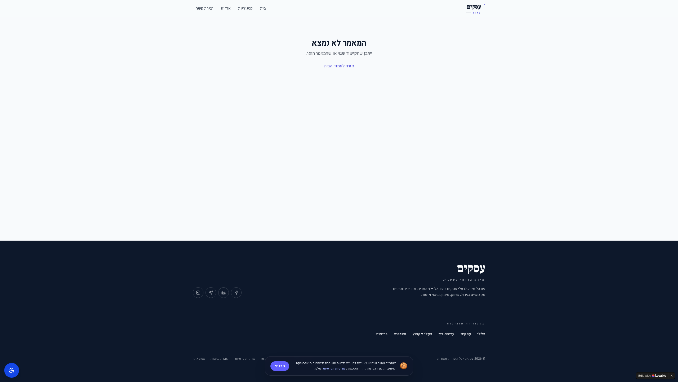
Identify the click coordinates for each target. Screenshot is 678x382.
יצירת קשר (204, 8)
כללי (481, 334)
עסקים (466, 334)
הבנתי (280, 366)
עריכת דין (446, 334)
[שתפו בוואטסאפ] (211, 292)
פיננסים (400, 334)
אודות (226, 8)
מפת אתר (199, 359)
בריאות (381, 334)
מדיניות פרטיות (245, 359)
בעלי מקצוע (422, 334)
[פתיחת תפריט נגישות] (11, 370)
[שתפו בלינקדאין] (223, 292)
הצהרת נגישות (220, 359)
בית (263, 8)
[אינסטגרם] (198, 292)
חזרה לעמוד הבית (339, 66)
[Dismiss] (671, 375)
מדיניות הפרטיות (334, 368)
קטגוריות (245, 8)
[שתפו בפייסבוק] (236, 292)
